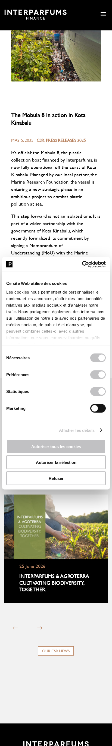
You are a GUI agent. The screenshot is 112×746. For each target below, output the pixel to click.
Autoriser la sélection (56, 462)
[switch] (98, 374)
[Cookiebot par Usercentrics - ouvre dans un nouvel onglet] (82, 264)
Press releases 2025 (66, 140)
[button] (39, 628)
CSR (40, 140)
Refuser (56, 478)
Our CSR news (56, 651)
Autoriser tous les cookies (56, 446)
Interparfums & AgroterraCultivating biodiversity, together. (54, 582)
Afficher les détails (77, 430)
